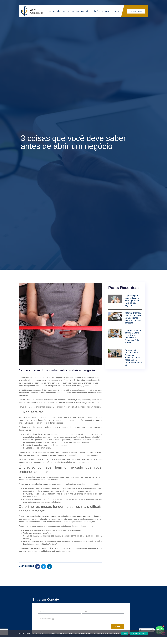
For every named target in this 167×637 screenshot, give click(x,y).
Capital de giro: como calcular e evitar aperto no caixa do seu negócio (132, 300)
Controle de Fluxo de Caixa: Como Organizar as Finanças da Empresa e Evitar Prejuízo (133, 336)
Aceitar (124, 633)
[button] (37, 566)
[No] (163, 633)
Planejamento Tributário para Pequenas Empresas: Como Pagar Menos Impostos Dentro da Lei (133, 357)
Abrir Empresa (63, 11)
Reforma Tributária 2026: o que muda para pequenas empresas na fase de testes (133, 318)
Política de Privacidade (139, 633)
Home (52, 11)
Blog (107, 11)
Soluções (96, 11)
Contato (115, 11)
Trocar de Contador (81, 11)
